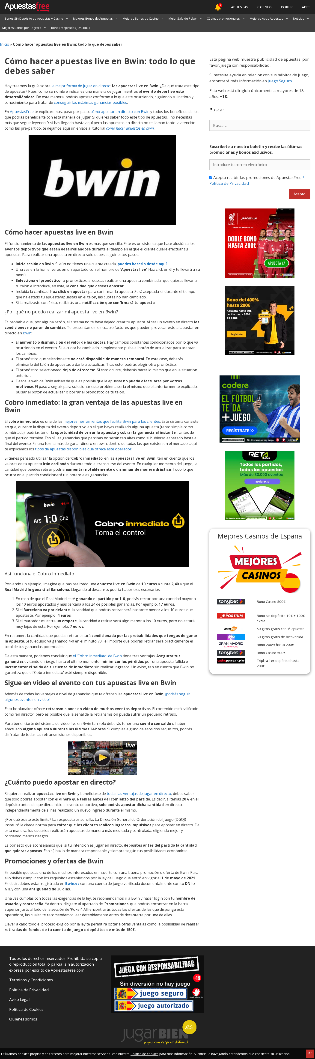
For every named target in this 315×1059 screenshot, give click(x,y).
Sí (309, 1053)
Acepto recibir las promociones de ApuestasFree (256, 180)
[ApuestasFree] (24, 7)
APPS (306, 7)
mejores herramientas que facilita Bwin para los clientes (111, 421)
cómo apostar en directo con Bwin (120, 111)
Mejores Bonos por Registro (21, 28)
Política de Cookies (26, 1009)
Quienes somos (23, 1019)
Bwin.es (72, 883)
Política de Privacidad (29, 989)
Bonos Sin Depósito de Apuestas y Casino (34, 18)
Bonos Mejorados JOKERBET (70, 28)
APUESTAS (239, 7)
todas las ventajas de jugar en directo (139, 793)
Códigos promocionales (223, 18)
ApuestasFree (22, 111)
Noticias (298, 18)
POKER (287, 7)
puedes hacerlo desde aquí (142, 263)
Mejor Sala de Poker (183, 18)
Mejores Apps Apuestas (266, 18)
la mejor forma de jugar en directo (80, 85)
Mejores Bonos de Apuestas (93, 18)
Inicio (4, 44)
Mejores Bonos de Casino (141, 18)
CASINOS (264, 7)
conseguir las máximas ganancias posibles (90, 102)
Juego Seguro (280, 80)
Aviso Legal (19, 999)
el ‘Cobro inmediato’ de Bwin (97, 655)
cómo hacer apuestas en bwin (130, 128)
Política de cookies (144, 1054)
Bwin (27, 333)
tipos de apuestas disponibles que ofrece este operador (83, 449)
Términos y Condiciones (31, 979)
